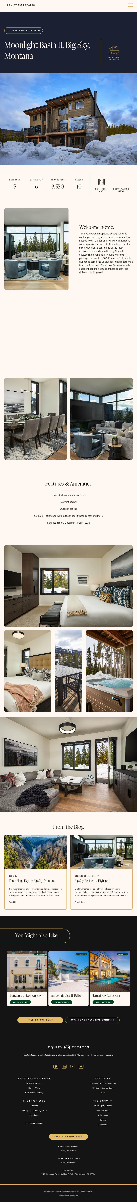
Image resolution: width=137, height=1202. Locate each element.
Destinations (34, 1123)
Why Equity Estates (34, 1083)
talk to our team (40, 1020)
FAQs (103, 1092)
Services (34, 1106)
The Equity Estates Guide (102, 1088)
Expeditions (34, 1115)
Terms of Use (74, 1195)
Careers (102, 1120)
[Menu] (130, 5)
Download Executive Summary (103, 1083)
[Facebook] (55, 1066)
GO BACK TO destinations (25, 30)
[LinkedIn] (64, 1066)
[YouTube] (72, 1066)
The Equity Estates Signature (34, 1110)
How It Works (34, 1088)
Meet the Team (102, 1110)
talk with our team (68, 1136)
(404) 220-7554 (68, 1150)
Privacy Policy (63, 1195)
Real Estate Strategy (34, 1092)
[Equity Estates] (21, 5)
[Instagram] (81, 1066)
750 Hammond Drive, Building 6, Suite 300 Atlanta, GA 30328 (68, 1174)
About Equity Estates (103, 1106)
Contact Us (102, 1125)
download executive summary (92, 1020)
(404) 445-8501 (68, 1162)
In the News (103, 1115)
